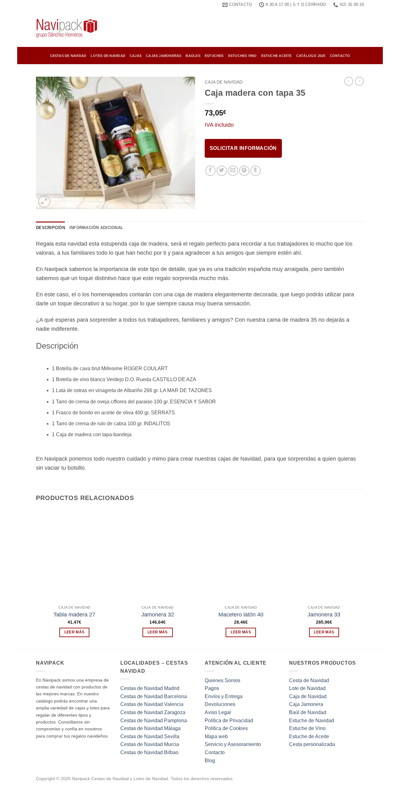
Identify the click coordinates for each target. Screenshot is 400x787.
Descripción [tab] (50, 227)
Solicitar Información (243, 148)
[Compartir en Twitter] (222, 171)
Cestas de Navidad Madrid (149, 688)
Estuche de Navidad (311, 720)
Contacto (340, 56)
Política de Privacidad (229, 720)
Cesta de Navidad (309, 680)
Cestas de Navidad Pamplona (153, 720)
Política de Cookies (226, 728)
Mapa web (216, 736)
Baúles (193, 56)
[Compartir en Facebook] (210, 171)
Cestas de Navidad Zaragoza (152, 712)
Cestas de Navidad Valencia (151, 704)
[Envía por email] (233, 171)
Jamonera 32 (157, 614)
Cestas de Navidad (68, 56)
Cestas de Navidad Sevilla (149, 736)
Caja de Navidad (223, 82)
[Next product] (348, 81)
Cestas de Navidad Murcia (149, 744)
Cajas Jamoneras (163, 56)
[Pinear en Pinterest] (244, 171)
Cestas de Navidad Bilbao (149, 752)
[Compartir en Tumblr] (255, 171)
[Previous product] (359, 81)
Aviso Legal (218, 712)
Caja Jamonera (306, 704)
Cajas (136, 56)
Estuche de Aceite (309, 736)
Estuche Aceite (276, 56)
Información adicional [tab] (96, 227)
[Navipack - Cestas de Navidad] (67, 28)
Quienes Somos (222, 680)
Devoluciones (220, 704)
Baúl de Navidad (307, 712)
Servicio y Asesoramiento (233, 744)
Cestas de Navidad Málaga (150, 728)
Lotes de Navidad (108, 56)
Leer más (74, 632)
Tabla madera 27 (74, 614)
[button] (44, 202)
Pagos (212, 688)
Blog (210, 760)
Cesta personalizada (312, 744)
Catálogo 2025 (311, 56)
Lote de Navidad (307, 688)
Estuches (214, 56)
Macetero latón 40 (240, 614)
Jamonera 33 (324, 614)
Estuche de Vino (307, 728)
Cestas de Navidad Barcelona (153, 696)
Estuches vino (242, 56)
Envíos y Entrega (223, 696)
